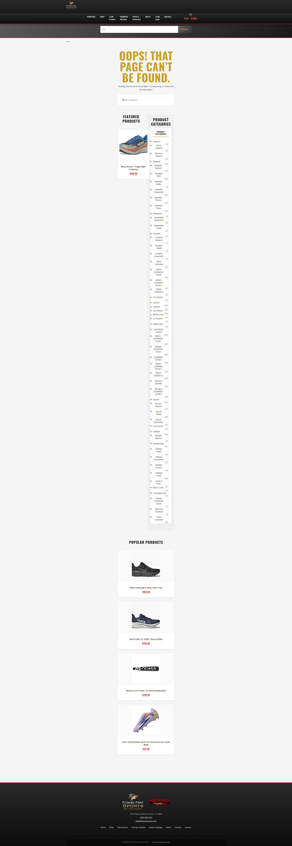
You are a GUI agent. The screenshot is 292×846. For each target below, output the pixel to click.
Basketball (157, 213)
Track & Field (158, 482)
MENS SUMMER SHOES (158, 282)
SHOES (156, 303)
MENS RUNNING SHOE (158, 272)
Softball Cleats (158, 450)
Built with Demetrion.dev (161, 842)
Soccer (156, 399)
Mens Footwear (159, 262)
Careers (188, 827)
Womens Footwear (159, 510)
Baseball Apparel (158, 166)
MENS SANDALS (158, 290)
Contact (168, 17)
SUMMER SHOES (158, 358)
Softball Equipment (158, 458)
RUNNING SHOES (158, 330)
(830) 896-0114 (146, 818)
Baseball (156, 161)
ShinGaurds (158, 426)
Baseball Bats (158, 174)
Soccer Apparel (158, 404)
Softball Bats (158, 443)
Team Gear (157, 18)
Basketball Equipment (158, 218)
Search (184, 29)
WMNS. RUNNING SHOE (158, 349)
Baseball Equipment (159, 190)
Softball (156, 431)
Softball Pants (158, 474)
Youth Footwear (159, 518)
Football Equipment (158, 254)
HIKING (156, 307)
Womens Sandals (158, 382)
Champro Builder (124, 18)
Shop (102, 17)
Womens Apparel (159, 154)
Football (156, 233)
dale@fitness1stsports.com (146, 821)
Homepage (91, 17)
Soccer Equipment (158, 420)
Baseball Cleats (158, 182)
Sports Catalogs (137, 18)
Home (68, 41)
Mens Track (158, 487)
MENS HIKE (158, 314)
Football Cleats (158, 246)
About (148, 17)
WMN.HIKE (158, 324)
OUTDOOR (158, 297)
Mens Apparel (158, 146)
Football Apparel (158, 238)
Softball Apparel (158, 436)
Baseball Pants (158, 206)
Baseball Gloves (158, 198)
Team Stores (112, 18)
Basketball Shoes (158, 226)
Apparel (156, 141)
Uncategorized (159, 493)
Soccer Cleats (159, 412)
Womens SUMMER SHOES (158, 391)
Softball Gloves (158, 466)
